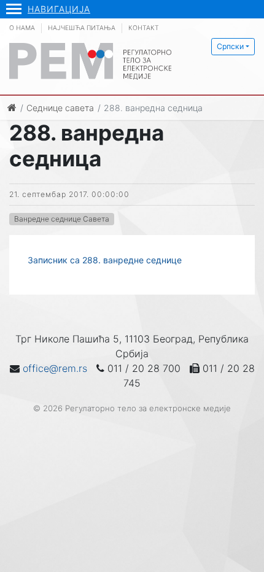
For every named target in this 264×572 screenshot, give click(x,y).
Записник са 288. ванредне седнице (105, 260)
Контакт (143, 28)
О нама (22, 28)
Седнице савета (60, 107)
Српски (230, 46)
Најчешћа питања (81, 28)
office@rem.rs (55, 368)
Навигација (59, 9)
